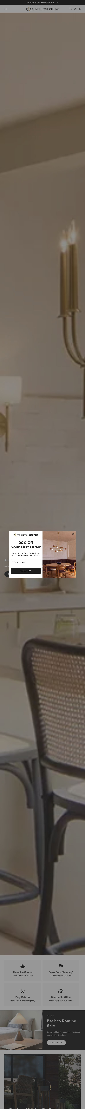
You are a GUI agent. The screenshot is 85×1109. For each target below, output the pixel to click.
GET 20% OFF (25, 571)
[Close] (73, 533)
